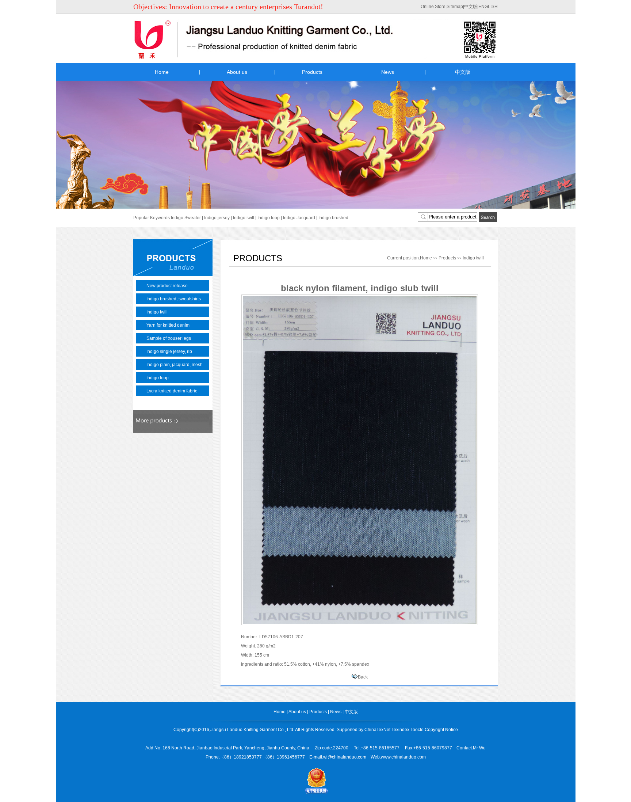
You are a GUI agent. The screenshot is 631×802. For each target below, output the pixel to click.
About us (237, 72)
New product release (167, 285)
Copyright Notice (441, 729)
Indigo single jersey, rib (169, 351)
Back (363, 677)
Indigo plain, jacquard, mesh (174, 364)
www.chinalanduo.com (403, 757)
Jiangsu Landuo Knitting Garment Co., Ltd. (252, 729)
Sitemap (455, 6)
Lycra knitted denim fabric (171, 391)
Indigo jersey (217, 217)
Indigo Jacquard (299, 217)
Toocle (417, 729)
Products (312, 72)
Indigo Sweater (186, 217)
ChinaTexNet (377, 729)
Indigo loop (268, 217)
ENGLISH (488, 6)
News (387, 72)
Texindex (400, 729)
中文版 (470, 6)
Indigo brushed (333, 217)
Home (162, 72)
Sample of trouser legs (168, 338)
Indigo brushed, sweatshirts (173, 298)
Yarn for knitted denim (168, 325)
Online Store (433, 6)
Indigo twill (243, 217)
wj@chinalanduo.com (344, 757)
